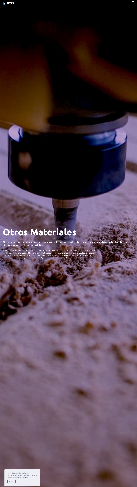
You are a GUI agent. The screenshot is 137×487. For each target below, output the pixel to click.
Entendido (12, 481)
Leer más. (25, 477)
